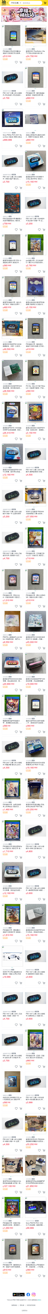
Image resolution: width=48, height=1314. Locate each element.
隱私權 (22, 1305)
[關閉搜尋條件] (20, 3)
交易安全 (24, 1310)
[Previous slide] (3, 35)
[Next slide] (21, 35)
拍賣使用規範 (31, 1305)
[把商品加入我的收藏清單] (16, 62)
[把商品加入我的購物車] (20, 62)
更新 (39, 1300)
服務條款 (14, 1305)
